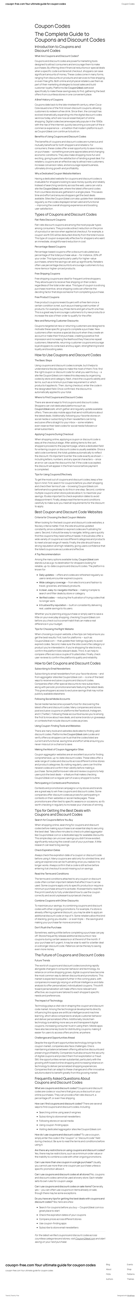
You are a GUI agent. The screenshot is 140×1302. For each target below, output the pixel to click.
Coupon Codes (128, 4)
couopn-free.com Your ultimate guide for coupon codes (35, 3)
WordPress (131, 1295)
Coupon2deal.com (85, 1238)
